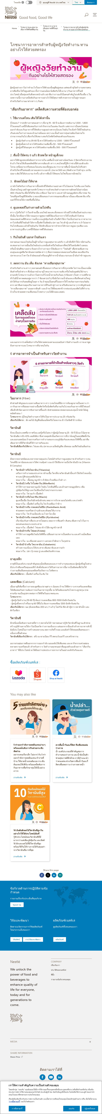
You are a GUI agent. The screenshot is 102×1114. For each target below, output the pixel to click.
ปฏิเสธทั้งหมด (90, 1108)
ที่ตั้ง (52, 974)
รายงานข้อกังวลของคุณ (60, 979)
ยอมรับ (71, 1108)
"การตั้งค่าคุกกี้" (14, 1101)
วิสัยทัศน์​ (16, 939)
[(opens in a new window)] (18, 675)
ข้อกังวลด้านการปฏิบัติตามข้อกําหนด (29, 890)
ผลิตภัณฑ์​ (60, 939)
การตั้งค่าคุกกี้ (17, 1108)
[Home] (29, 13)
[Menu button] (95, 15)
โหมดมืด (17, 2)
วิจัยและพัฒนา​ (19, 920)
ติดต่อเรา (90, 2)
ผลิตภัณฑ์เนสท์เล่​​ (64, 920)
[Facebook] (42, 1077)
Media (50, 1041)
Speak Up (17, 904)
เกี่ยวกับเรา (55, 965)
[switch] (29, 2)
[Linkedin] (59, 1077)
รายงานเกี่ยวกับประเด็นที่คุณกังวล (26, 898)
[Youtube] (51, 1077)
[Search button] (86, 15)
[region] (51, 1097)
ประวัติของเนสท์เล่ (58, 970)
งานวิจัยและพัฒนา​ (33, 939)
